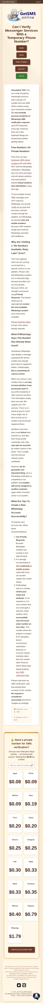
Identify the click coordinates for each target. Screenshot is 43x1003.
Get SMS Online (8, 2)
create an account (18, 207)
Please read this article (21, 322)
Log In (38, 2)
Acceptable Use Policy (13, 994)
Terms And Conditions (24, 995)
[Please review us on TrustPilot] (19, 986)
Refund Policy (27, 994)
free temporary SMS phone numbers (20, 160)
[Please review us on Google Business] (24, 986)
